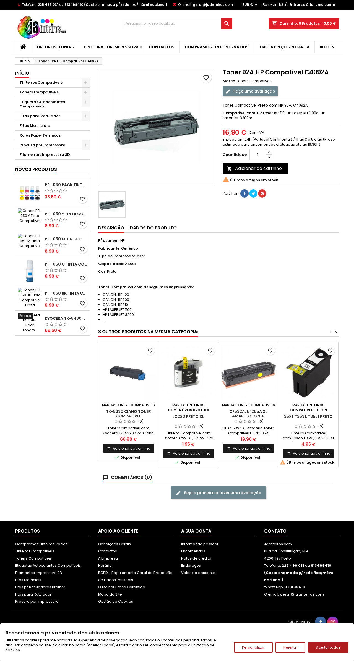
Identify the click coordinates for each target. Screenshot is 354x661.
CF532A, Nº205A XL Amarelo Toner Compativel (248, 416)
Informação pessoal (199, 544)
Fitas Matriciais (35, 125)
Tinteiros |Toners (55, 47)
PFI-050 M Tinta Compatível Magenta (66, 239)
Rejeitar (290, 647)
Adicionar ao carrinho (254, 168)
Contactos (162, 47)
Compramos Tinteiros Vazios (217, 47)
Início (22, 73)
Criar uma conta (320, 4)
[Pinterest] (262, 193)
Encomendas (193, 551)
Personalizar (253, 647)
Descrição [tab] (111, 228)
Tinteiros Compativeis (41, 82)
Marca (229, 80)
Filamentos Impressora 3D (45, 154)
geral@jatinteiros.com (213, 4)
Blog (325, 47)
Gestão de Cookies (115, 601)
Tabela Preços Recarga (284, 47)
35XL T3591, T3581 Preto (308, 416)
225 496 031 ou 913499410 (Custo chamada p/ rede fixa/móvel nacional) (102, 4)
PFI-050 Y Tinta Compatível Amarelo (66, 214)
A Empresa (108, 558)
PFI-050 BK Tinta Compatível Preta (66, 293)
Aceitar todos (328, 647)
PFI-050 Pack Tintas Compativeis (66, 185)
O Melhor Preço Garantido (121, 587)
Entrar (294, 4)
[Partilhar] (244, 193)
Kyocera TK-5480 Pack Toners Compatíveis (66, 318)
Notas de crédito (196, 558)
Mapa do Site (110, 594)
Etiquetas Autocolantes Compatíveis (42, 104)
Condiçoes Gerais (114, 544)
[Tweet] (253, 193)
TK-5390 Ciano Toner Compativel (128, 414)
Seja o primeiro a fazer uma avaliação (222, 492)
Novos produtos (36, 169)
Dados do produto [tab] (153, 228)
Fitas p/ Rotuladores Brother (40, 587)
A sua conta (196, 531)
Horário (105, 565)
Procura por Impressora (111, 47)
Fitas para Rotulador (40, 116)
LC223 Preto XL (188, 416)
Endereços (191, 565)
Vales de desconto (198, 572)
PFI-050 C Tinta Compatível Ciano (66, 264)
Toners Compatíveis (39, 92)
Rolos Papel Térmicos (40, 135)
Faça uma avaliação (254, 91)
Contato (275, 531)
